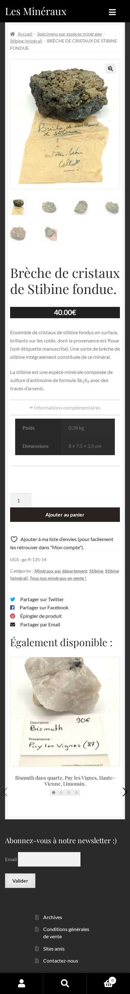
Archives (52, 917)
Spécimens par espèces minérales (69, 34)
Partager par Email (40, 624)
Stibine (96, 570)
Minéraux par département (60, 570)
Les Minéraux (36, 11)
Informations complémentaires (67, 407)
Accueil (25, 34)
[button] (110, 69)
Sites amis (54, 949)
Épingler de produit (41, 616)
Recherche (64, 983)
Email (11, 859)
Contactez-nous (60, 960)
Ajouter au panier (65, 514)
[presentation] (7, 792)
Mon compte (21, 983)
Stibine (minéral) (26, 40)
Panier (100, 978)
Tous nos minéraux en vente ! (58, 578)
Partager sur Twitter (42, 599)
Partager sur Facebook (44, 607)
